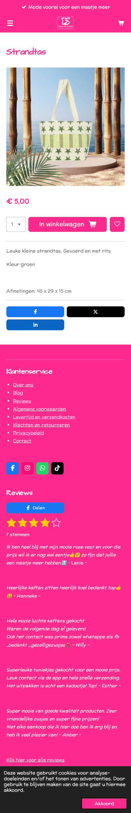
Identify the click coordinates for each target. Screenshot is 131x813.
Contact (22, 441)
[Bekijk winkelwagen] (121, 23)
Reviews (22, 401)
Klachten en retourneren (41, 425)
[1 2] (15, 224)
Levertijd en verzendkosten (44, 417)
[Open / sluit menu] (10, 23)
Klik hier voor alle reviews (35, 760)
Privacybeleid (28, 433)
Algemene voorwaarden (39, 409)
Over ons (23, 385)
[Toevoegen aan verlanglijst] (117, 224)
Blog (18, 392)
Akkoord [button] (104, 803)
